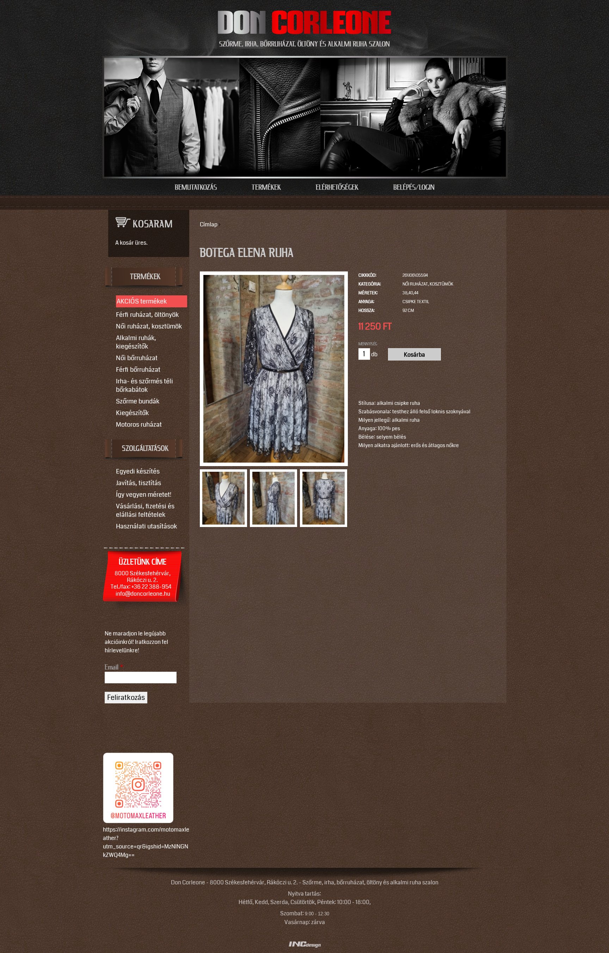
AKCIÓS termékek (142, 301)
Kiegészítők (132, 413)
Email (114, 667)
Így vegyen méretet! (143, 494)
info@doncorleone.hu (143, 594)
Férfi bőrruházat (138, 369)
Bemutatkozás (196, 187)
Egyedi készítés (138, 471)
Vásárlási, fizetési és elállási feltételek (145, 510)
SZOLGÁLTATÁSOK (145, 449)
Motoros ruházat (139, 424)
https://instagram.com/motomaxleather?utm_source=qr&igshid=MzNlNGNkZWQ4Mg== (146, 842)
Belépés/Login (414, 187)
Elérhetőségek (337, 187)
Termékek (266, 187)
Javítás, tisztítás (138, 483)
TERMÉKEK (145, 277)
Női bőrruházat (137, 358)
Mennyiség (367, 343)
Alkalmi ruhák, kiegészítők (136, 342)
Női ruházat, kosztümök (427, 284)
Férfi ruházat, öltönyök (147, 314)
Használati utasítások (146, 526)
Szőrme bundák (137, 401)
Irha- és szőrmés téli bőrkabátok (144, 385)
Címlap (208, 224)
